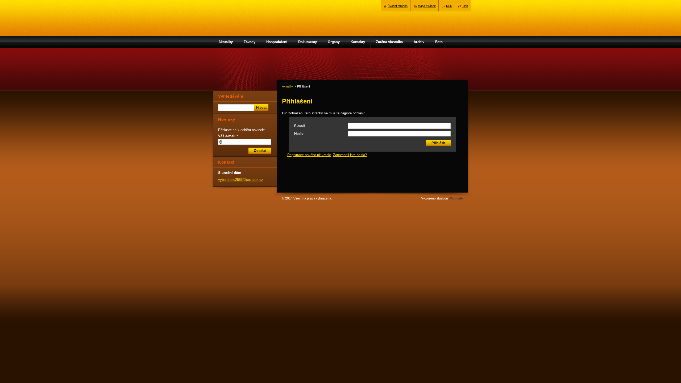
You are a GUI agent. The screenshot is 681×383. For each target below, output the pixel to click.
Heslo (299, 134)
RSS (449, 5)
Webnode (456, 198)
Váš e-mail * (228, 136)
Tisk (465, 5)
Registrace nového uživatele (309, 155)
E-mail (299, 126)
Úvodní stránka (398, 5)
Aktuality (287, 86)
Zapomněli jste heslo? (350, 155)
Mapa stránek (427, 5)
